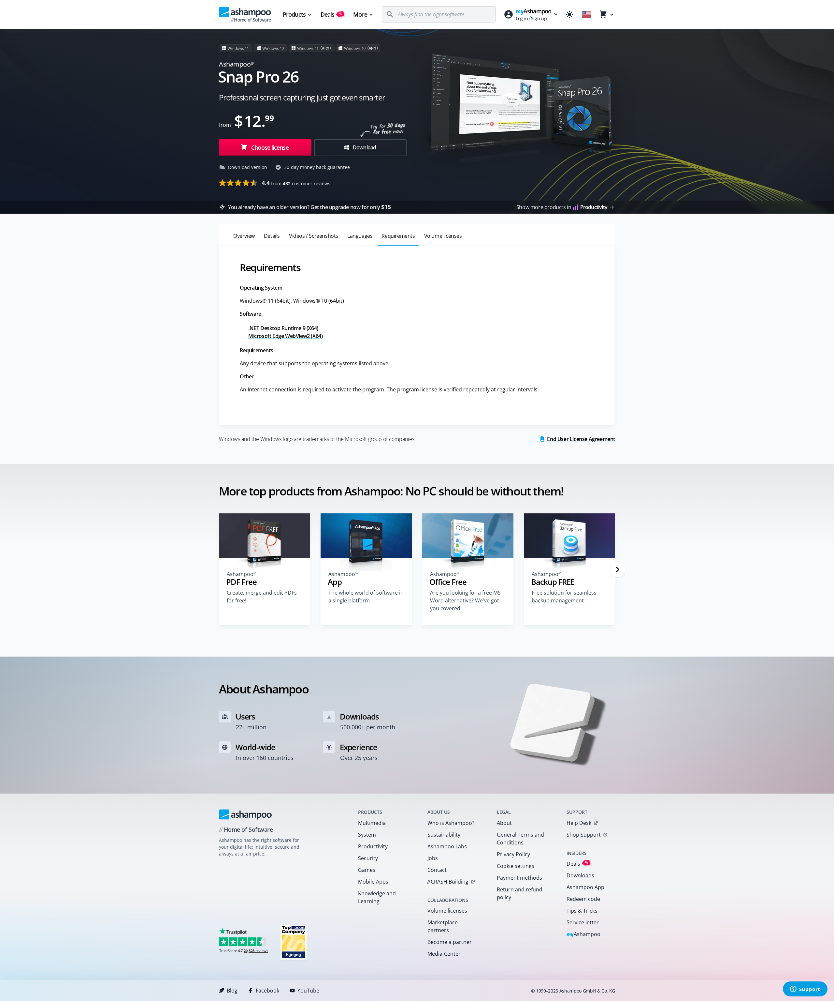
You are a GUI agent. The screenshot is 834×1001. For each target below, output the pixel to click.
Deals (331, 14)
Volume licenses (443, 235)
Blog (232, 990)
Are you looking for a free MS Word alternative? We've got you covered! (465, 600)
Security (368, 858)
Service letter (583, 922)
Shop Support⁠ (584, 834)
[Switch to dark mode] (569, 14)
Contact (437, 869)
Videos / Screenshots (313, 235)
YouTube (308, 990)
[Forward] (618, 569)
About (504, 823)
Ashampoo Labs (447, 846)
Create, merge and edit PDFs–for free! (263, 596)
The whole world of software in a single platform (366, 596)
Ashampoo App (585, 887)
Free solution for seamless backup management (564, 596)
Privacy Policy (513, 854)
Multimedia (372, 823)
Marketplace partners (442, 926)
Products (294, 14)
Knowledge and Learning (377, 897)
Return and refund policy (519, 893)
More (360, 14)
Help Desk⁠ (579, 823)
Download (364, 147)
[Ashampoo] (245, 814)
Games (366, 869)
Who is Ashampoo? (450, 823)
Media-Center (444, 953)
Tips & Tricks (582, 910)
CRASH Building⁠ (447, 881)
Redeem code (583, 898)
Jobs (432, 858)
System (367, 834)
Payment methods (519, 877)
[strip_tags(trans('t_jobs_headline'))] (293, 942)
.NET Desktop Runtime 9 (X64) (283, 328)
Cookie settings (515, 866)
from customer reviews (296, 183)
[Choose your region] (586, 14)
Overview (244, 235)
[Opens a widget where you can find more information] (805, 989)
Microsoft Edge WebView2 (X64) (285, 336)
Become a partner (449, 942)
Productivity (373, 846)
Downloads (580, 875)
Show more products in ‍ (561, 207)
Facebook (267, 990)
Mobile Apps (373, 881)
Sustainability (443, 834)
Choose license (269, 147)
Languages (359, 235)
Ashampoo (584, 935)
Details (272, 235)
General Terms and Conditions (520, 838)
